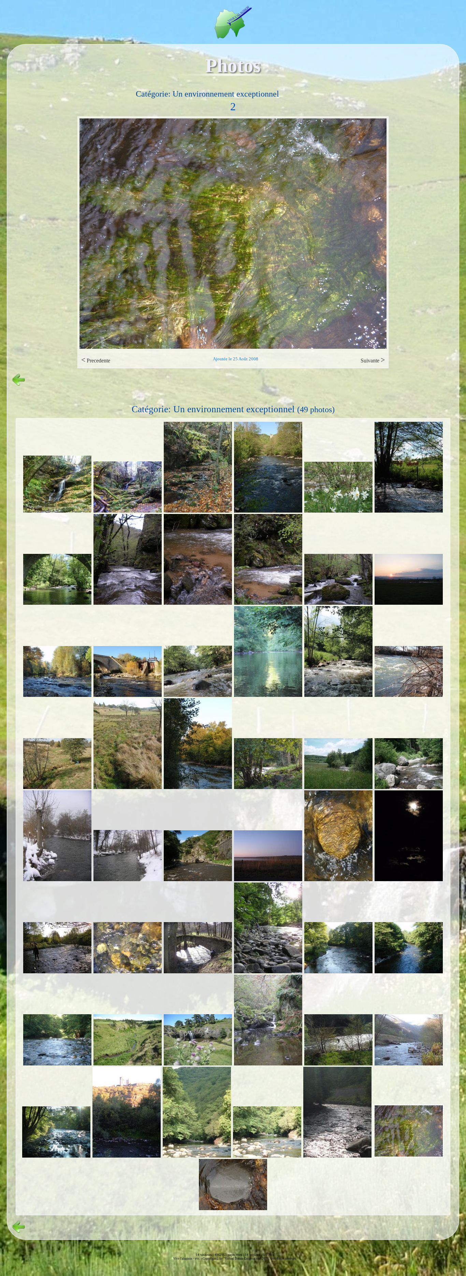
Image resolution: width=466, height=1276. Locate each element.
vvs (197, 1258)
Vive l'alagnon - (184, 1258)
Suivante (373, 360)
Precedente (95, 360)
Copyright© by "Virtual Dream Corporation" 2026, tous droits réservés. (249, 1258)
